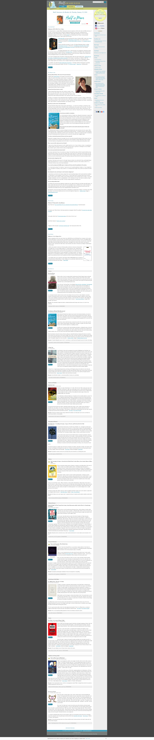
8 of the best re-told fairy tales (64, 225)
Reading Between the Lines (53, 192)
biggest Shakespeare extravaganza (65, 62)
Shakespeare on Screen (72, 39)
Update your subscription (87, 730)
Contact (63, 733)
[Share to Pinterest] (101, 111)
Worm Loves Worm (99, 107)
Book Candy (96, 44)
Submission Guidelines (71, 733)
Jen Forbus (71, 410)
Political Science (98, 81)
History (96, 74)
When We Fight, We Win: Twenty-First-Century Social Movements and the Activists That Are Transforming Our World (100, 85)
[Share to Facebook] (96, 111)
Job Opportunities (90, 733)
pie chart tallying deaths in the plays (75, 41)
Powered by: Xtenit (77, 736)
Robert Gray (79, 64)
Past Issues (67, 8)
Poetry (96, 98)
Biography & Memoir (98, 69)
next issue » (72, 727)
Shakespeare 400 (61, 38)
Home (63, 6)
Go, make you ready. (72, 64)
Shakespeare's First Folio (62, 45)
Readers (71, 6)
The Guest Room (98, 59)
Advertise (66, 733)
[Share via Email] (94, 111)
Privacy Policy (95, 733)
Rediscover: (100, 52)
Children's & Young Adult (99, 102)
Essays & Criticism (98, 89)
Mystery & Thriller (98, 65)
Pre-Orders (73, 8)
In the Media (82, 733)
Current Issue (61, 8)
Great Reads (96, 50)
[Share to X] (98, 111)
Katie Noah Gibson (64, 492)
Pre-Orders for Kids (79, 8)
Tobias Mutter (65, 260)
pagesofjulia (80, 449)
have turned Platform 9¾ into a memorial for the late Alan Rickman (66, 204)
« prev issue (68, 727)
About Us (60, 733)
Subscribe (85, 733)
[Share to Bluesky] (103, 111)
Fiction (96, 57)
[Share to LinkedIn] (100, 111)
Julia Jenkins (67, 449)
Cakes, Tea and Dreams (75, 492)
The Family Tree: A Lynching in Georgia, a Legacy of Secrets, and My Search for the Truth (101, 72)
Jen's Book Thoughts (77, 410)
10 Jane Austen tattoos (62, 216)
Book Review (96, 55)
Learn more (87, 738)
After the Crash (98, 67)
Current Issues (77, 733)
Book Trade (79, 6)
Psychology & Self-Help (99, 93)
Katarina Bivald (56, 76)
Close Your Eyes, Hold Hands (81, 284)
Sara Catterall (71, 530)
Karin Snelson (64, 680)
